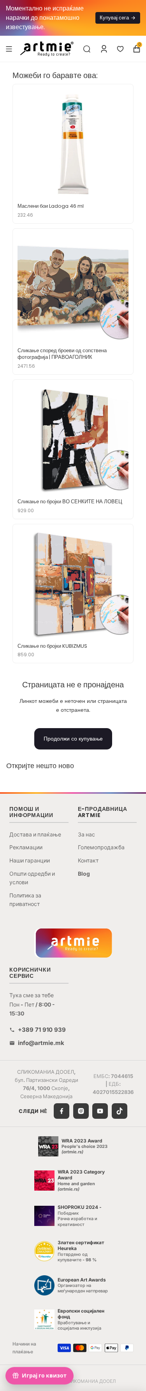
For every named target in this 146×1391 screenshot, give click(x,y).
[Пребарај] (86, 48)
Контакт (88, 860)
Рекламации (25, 847)
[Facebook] (61, 1111)
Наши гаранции (29, 860)
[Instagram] (81, 1111)
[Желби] (120, 49)
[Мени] (9, 48)
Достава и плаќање (35, 834)
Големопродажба (101, 847)
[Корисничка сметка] (104, 48)
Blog (84, 873)
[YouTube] (100, 1111)
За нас (86, 834)
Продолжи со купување (73, 738)
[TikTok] (119, 1111)
